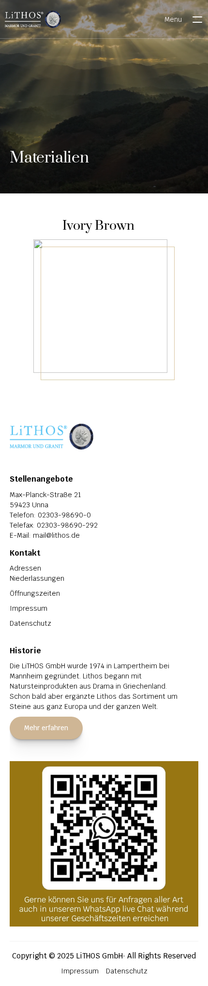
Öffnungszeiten (35, 593)
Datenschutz (30, 623)
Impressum (28, 608)
